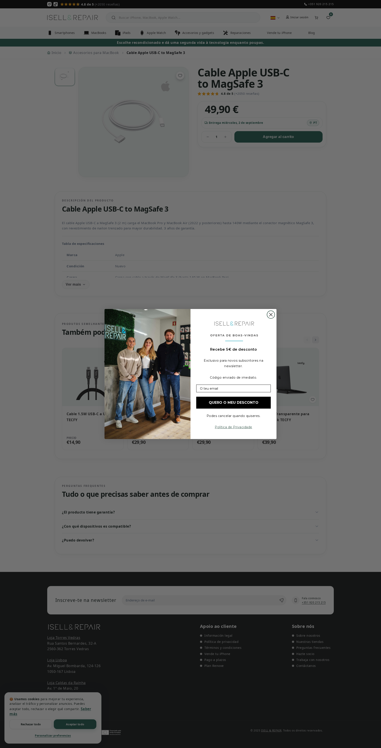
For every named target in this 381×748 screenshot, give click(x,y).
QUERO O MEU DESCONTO (233, 402)
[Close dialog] (271, 314)
